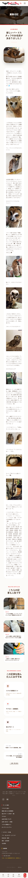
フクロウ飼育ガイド (6, 824)
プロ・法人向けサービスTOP (9, 835)
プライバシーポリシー (11, 867)
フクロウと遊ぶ (5, 808)
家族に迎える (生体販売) (7, 811)
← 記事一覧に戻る (14, 763)
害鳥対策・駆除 (5, 838)
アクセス (4, 816)
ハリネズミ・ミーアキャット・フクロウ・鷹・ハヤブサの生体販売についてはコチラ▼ (14, 518)
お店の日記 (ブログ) (6, 819)
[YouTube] (7, 799)
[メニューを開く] (25, 3)
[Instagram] (3, 799)
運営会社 (20, 867)
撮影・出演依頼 (5, 840)
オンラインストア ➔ (6, 827)
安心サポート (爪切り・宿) (8, 813)
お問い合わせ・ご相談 (7, 822)
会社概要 (4, 843)
